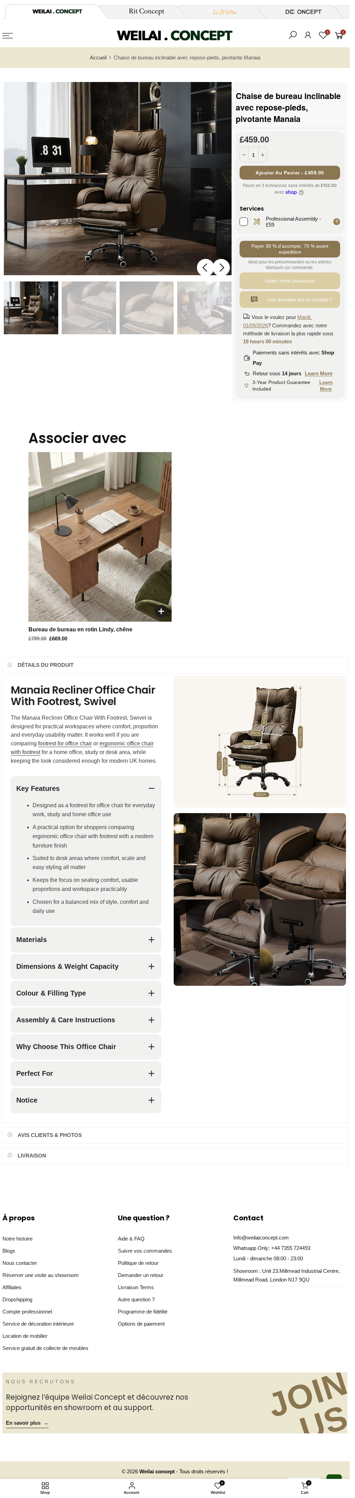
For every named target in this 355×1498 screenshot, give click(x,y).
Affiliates (11, 1287)
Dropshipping (17, 1299)
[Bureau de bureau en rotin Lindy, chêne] (100, 537)
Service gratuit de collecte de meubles (45, 1348)
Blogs (8, 1251)
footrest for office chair (65, 743)
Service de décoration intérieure (38, 1324)
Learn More (318, 373)
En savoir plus (27, 1423)
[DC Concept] (299, 11)
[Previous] (205, 267)
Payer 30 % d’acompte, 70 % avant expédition (289, 249)
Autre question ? (136, 1299)
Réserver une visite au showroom (40, 1275)
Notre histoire (17, 1239)
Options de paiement (141, 1324)
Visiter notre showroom (290, 281)
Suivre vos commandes (145, 1251)
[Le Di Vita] (221, 11)
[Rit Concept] (142, 11)
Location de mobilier (24, 1336)
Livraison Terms (136, 1287)
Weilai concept (157, 1471)
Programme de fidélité (142, 1312)
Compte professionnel (27, 1312)
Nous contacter (19, 1263)
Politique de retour (138, 1263)
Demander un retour (140, 1275)
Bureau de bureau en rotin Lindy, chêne (80, 629)
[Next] (221, 267)
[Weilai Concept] (57, 11)
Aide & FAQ (131, 1239)
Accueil (98, 57)
